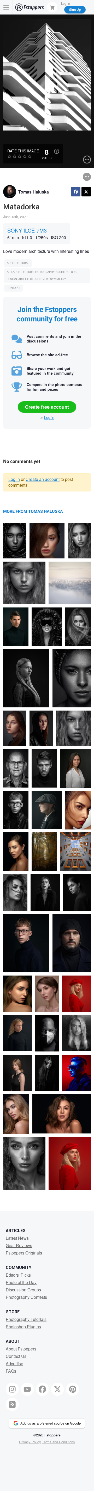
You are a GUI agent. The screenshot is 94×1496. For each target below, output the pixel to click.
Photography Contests (26, 1297)
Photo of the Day (21, 1282)
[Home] (29, 7)
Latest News (17, 1238)
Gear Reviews (19, 1245)
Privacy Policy (30, 1441)
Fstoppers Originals (24, 1253)
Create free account (47, 406)
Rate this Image (23, 150)
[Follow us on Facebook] (42, 1389)
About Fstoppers (21, 1349)
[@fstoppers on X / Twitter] (57, 1389)
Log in (49, 417)
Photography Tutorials (26, 1319)
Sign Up (75, 9)
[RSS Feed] (12, 1404)
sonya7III (13, 288)
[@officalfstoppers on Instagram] (12, 1389)
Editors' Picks (18, 1275)
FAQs (11, 1371)
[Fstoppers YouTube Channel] (27, 1389)
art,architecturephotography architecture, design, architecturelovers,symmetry (42, 276)
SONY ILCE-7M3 (27, 230)
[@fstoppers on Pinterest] (72, 1389)
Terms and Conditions (58, 1441)
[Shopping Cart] (52, 7)
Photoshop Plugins (23, 1327)
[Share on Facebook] (75, 191)
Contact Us (16, 1356)
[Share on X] (86, 191)
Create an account (43, 479)
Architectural (18, 263)
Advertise (14, 1363)
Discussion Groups (23, 1290)
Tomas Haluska (33, 192)
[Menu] (6, 7)
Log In (65, 3)
